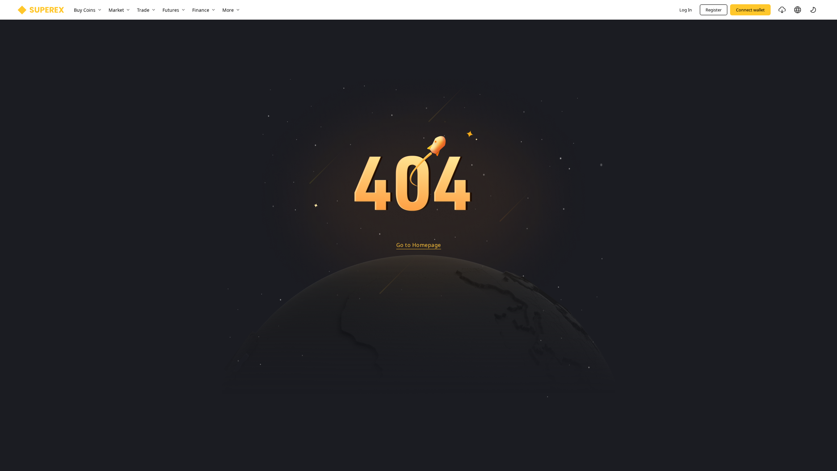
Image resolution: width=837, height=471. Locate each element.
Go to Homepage (418, 245)
